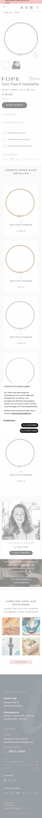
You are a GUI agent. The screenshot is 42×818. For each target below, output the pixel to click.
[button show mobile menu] (37, 7)
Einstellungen (9, 420)
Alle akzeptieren (29, 431)
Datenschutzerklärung (21, 413)
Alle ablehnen (30, 425)
